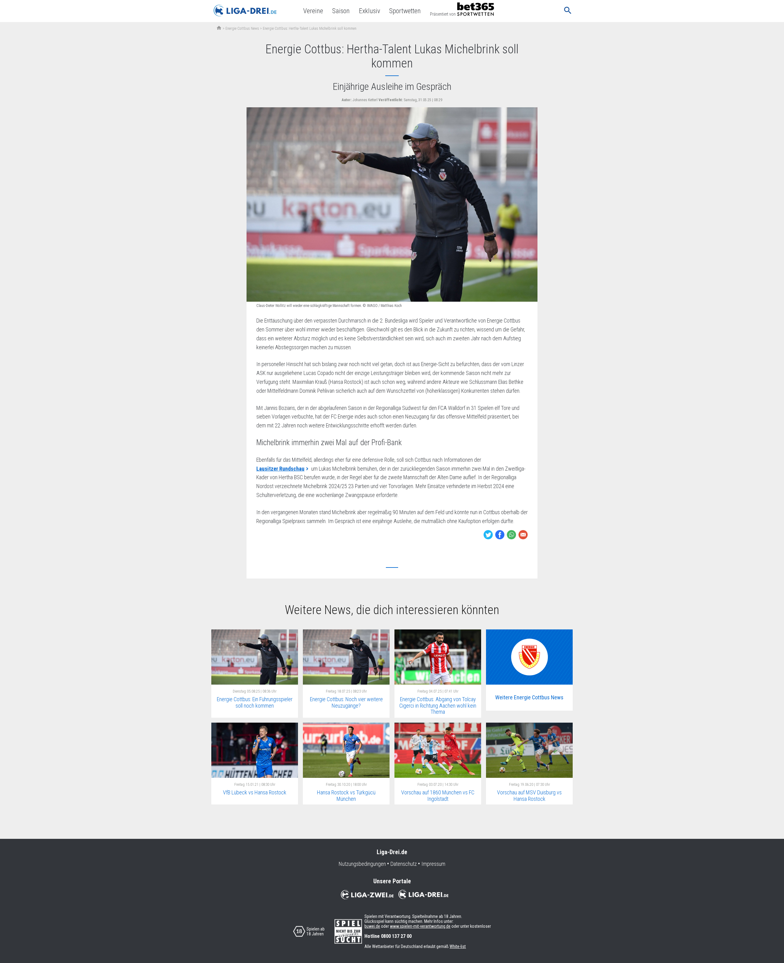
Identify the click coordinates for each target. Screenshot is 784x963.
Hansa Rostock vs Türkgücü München (346, 795)
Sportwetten (405, 11)
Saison (341, 11)
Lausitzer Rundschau (280, 468)
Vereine (313, 11)
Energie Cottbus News (242, 28)
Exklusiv (369, 11)
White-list (458, 946)
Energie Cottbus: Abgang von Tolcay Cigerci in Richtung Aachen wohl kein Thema (437, 705)
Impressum (433, 864)
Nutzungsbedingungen (362, 864)
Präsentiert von (443, 14)
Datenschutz (403, 864)
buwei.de (372, 926)
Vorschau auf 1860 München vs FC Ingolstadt (437, 795)
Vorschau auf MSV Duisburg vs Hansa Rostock (529, 795)
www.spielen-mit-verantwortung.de (420, 926)
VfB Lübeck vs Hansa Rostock (254, 792)
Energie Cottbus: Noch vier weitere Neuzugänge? (346, 702)
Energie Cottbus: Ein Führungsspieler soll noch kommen (254, 702)
